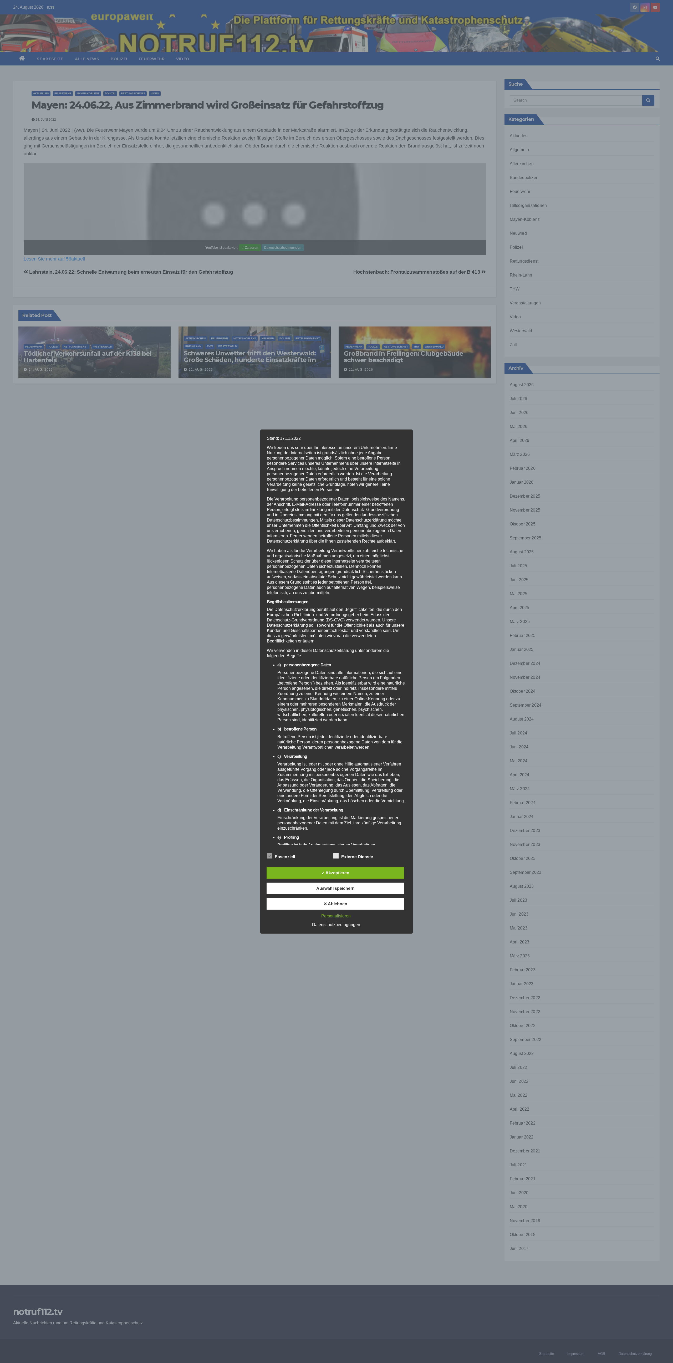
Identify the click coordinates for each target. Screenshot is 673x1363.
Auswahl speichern (335, 888)
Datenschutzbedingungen (336, 924)
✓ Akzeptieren (335, 873)
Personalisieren (336, 916)
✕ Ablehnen (335, 904)
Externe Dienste (357, 857)
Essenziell (285, 857)
